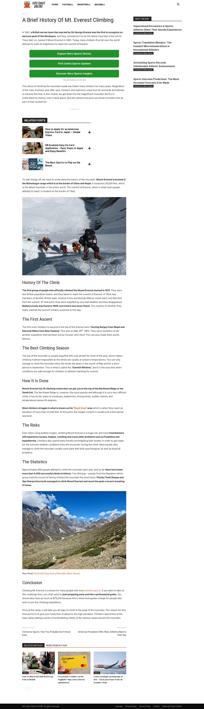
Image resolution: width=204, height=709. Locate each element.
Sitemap (118, 706)
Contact (156, 706)
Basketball (83, 4)
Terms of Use (144, 706)
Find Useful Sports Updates (74, 63)
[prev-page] (24, 688)
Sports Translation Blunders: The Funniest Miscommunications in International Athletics (152, 46)
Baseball (100, 4)
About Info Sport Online (172, 706)
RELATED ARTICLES (33, 645)
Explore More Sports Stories (74, 53)
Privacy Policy (130, 706)
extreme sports (92, 590)
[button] (178, 4)
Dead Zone (80, 408)
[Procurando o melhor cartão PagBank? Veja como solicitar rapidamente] (74, 663)
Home (55, 4)
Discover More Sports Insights (74, 73)
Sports (25, 673)
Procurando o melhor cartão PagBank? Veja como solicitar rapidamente (71, 679)
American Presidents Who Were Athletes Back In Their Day (102, 633)
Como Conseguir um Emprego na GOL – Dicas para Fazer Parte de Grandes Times (108, 679)
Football (67, 4)
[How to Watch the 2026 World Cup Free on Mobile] (38, 663)
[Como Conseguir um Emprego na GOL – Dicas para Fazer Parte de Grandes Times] (110, 663)
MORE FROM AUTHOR (56, 645)
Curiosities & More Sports (143, 33)
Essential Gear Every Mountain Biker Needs (57, 573)
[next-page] (29, 688)
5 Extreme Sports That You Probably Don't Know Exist (46, 633)
